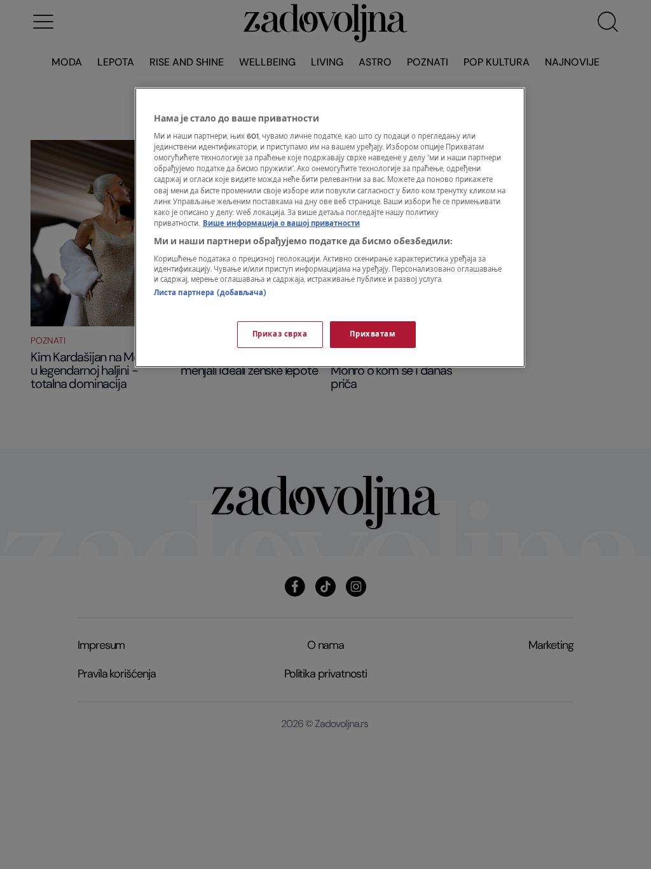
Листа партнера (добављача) (210, 293)
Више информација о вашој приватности (281, 223)
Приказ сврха (280, 334)
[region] (330, 227)
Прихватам (372, 334)
